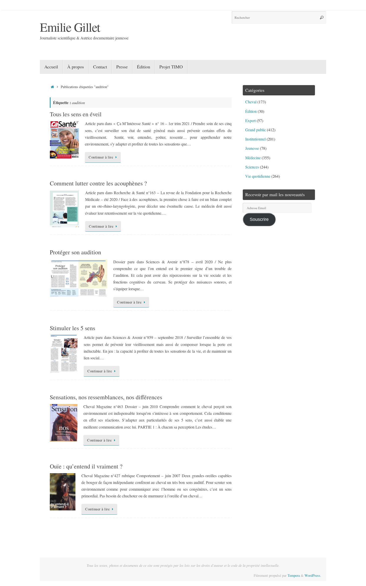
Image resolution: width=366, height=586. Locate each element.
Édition (251, 111)
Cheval (250, 101)
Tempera (294, 575)
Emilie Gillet (70, 27)
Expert (250, 120)
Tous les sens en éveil (76, 114)
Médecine (253, 157)
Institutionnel (255, 139)
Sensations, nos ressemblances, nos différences (106, 397)
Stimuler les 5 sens (72, 328)
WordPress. (313, 575)
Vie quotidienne (257, 176)
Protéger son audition (75, 252)
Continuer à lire (101, 157)
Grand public (255, 129)
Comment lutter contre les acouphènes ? (98, 183)
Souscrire (259, 219)
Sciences (252, 166)
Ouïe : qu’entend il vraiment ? (86, 466)
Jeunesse (252, 148)
